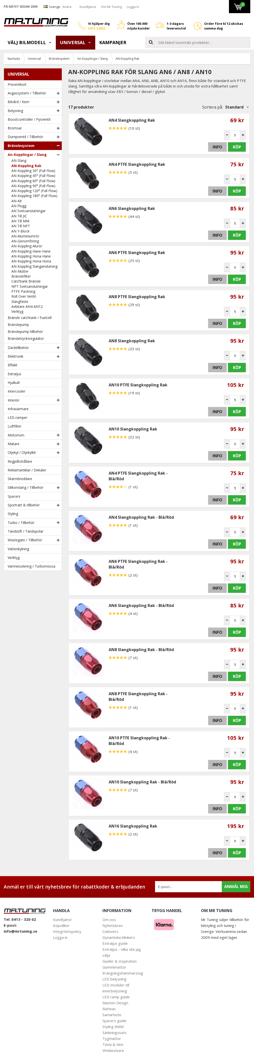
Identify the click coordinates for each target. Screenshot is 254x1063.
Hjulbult (14, 382)
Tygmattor (111, 1038)
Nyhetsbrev (112, 925)
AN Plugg (18, 205)
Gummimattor (114, 967)
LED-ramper (17, 417)
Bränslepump (18, 324)
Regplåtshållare (20, 461)
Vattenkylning (18, 548)
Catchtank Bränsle (26, 281)
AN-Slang (18, 160)
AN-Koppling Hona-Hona (31, 261)
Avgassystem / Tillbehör (27, 93)
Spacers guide (114, 1020)
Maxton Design (115, 1002)
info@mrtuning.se (20, 931)
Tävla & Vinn (112, 1044)
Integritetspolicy (67, 931)
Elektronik (15, 356)
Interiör (13, 400)
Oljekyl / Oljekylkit (22, 452)
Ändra (66, 6)
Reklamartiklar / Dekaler (27, 470)
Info (217, 147)
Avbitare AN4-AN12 (27, 306)
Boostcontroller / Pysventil (29, 119)
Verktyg (17, 311)
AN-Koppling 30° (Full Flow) (33, 170)
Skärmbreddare (20, 478)
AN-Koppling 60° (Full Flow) (33, 180)
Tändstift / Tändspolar (25, 531)
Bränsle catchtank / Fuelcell (30, 317)
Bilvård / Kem (18, 101)
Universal (73, 42)
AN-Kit (16, 201)
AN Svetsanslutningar (28, 210)
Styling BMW (113, 1026)
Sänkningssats (114, 1032)
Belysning (15, 110)
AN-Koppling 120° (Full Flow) (34, 190)
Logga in (133, 6)
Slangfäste (19, 301)
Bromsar (15, 128)
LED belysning (114, 979)
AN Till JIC (19, 216)
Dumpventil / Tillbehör (25, 136)
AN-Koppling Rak (26, 165)
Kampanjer (112, 42)
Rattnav (109, 1008)
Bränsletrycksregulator (26, 338)
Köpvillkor (61, 925)
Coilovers (110, 931)
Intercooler (16, 391)
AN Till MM (20, 221)
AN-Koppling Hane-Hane (31, 251)
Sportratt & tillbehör (24, 505)
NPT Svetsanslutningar (29, 286)
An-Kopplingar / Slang (27, 154)
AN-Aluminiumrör (25, 236)
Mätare (13, 443)
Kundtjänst (88, 6)
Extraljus (14, 374)
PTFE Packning (23, 291)
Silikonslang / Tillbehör (25, 487)
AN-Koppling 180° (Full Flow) (34, 195)
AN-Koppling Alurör (26, 246)
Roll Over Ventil (23, 296)
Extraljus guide (115, 943)
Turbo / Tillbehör (21, 522)
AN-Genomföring (25, 241)
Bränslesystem (21, 145)
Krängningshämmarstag (122, 973)
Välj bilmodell (27, 42)
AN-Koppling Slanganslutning (34, 266)
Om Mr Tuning (111, 6)
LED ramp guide (116, 996)
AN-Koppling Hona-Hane (31, 256)
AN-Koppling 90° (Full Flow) (33, 185)
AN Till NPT (20, 226)
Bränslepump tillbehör (25, 331)
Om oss (109, 919)
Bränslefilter (21, 276)
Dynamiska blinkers (118, 937)
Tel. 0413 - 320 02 (20, 919)
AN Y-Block (20, 231)
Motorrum (16, 435)
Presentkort (17, 84)
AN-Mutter (20, 271)
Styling (13, 513)
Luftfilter (14, 426)
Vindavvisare (113, 1050)
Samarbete (111, 1014)
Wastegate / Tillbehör (25, 540)
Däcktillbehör (18, 347)
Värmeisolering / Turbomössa (31, 566)
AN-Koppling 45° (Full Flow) (33, 175)
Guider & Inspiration (119, 961)
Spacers (14, 496)
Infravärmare (18, 408)
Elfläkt (12, 365)
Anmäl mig (236, 886)
